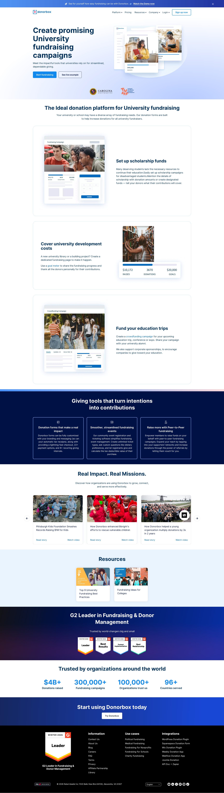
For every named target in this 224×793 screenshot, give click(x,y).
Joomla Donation (170, 760)
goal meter (54, 265)
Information (96, 733)
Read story (41, 540)
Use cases (132, 733)
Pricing (128, 12)
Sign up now (181, 12)
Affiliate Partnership (98, 768)
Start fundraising (44, 74)
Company (153, 12)
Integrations (170, 733)
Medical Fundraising (135, 743)
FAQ (90, 756)
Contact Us (93, 739)
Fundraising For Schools (136, 751)
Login (165, 12)
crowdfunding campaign (140, 336)
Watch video (73, 540)
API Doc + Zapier (170, 764)
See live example (70, 74)
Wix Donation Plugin (172, 747)
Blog (90, 747)
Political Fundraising (135, 739)
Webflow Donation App (173, 756)
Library (91, 772)
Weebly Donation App (172, 751)
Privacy (92, 764)
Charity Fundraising (134, 756)
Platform (116, 12)
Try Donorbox (112, 716)
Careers (92, 751)
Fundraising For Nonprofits (138, 747)
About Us (92, 743)
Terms (91, 760)
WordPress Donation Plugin (175, 739)
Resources (140, 12)
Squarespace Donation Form (176, 743)
